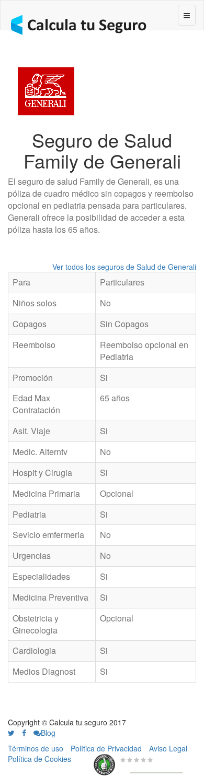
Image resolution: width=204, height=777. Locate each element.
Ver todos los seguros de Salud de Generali (124, 266)
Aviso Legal (168, 748)
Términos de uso (35, 748)
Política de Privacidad (106, 748)
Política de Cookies (39, 759)
